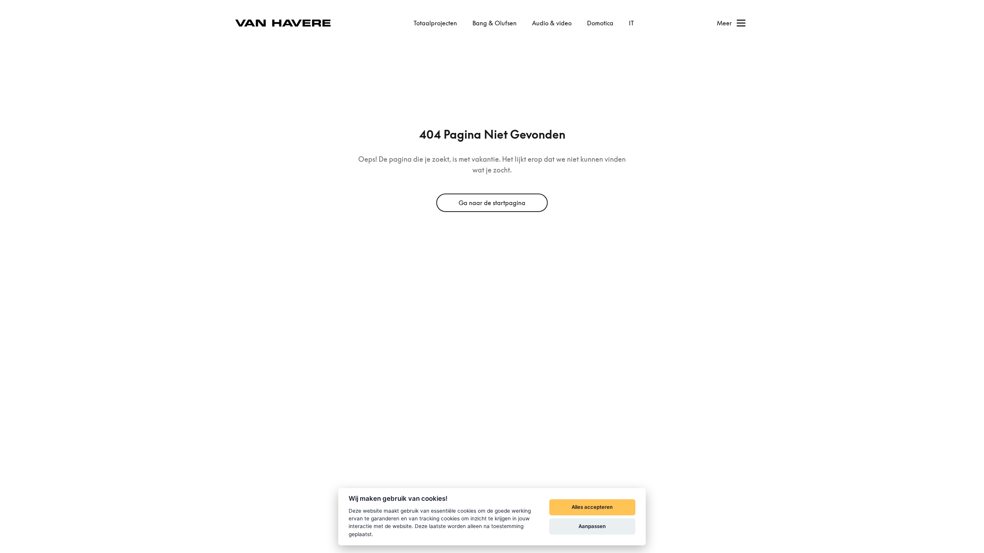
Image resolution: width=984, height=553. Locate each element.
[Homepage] (283, 23)
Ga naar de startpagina (492, 203)
